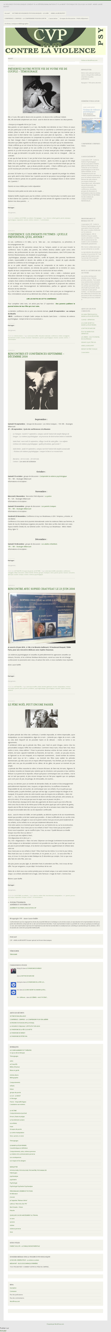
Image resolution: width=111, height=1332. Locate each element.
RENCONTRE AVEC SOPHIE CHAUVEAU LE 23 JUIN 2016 (41, 588)
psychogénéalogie (40, 688)
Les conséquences (15, 1157)
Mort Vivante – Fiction (16, 1207)
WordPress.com (15, 1301)
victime (31, 220)
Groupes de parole (27, 571)
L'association (85, 352)
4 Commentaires (37, 897)
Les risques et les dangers (18, 1161)
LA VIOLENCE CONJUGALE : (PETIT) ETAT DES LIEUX (25, 1026)
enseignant (66, 336)
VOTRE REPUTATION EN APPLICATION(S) (22, 1023)
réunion (56, 337)
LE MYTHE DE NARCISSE (88, 328)
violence (36, 220)
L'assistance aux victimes (17, 1104)
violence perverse (15, 1229)
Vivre (11, 1232)
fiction (12, 1089)
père (21, 688)
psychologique (12, 220)
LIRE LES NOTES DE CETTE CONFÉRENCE (41, 299)
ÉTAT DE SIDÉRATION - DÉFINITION (88, 333)
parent (62, 218)
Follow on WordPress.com (89, 60)
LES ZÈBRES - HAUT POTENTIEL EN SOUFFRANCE (90, 338)
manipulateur (61, 686)
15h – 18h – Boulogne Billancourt (19, 547)
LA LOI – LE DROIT (15, 1096)
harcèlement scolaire (14, 337)
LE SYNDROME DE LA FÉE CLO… (35, 982)
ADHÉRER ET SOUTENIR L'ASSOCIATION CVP (23, 908)
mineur (68, 686)
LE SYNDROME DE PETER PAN (18, 1036)
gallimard (49, 686)
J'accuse (12, 1197)
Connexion (13, 1291)
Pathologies (13, 1173)
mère (52, 572)
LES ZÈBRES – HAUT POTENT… (39, 997)
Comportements (15, 1082)
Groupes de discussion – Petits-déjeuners (74, 18)
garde (58, 218)
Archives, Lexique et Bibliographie (16, 24)
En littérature (14, 1194)
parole (61, 572)
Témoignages (38, 218)
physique (67, 218)
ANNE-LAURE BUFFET (58, 13)
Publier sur (4, 1328)
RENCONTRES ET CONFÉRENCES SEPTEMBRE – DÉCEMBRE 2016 (36, 355)
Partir (11, 1127)
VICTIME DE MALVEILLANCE (18, 1016)
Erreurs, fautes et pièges (17, 1116)
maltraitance (35, 337)
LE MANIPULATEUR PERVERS (18, 1145)
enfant (54, 218)
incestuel (28, 337)
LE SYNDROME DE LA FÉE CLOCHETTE (21, 1029)
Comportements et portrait (18, 1113)
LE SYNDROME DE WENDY (34, 968)
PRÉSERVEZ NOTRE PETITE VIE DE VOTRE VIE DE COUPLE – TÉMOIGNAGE (37, 70)
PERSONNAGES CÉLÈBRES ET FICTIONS (21, 1191)
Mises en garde (14, 1070)
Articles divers (19, 336)
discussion (21, 572)
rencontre (72, 572)
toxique (21, 574)
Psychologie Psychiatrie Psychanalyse (21, 1186)
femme (36, 572)
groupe (41, 572)
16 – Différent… (21, 997)
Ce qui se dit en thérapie (17, 1053)
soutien (16, 574)
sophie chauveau (66, 688)
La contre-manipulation (17, 1133)
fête (44, 895)
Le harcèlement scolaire (17, 1120)
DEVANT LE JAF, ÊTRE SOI (88, 342)
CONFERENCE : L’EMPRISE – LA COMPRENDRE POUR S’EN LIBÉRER (29, 1019)
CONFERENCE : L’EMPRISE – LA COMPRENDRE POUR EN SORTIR (25, 18)
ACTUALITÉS (18, 571)
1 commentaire (44, 220)
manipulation (58, 895)
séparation (20, 220)
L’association (53, 18)
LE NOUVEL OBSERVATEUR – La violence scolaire (24, 1260)
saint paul (10, 574)
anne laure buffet (33, 336)
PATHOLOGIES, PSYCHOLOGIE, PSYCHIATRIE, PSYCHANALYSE (28, 1170)
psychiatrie (13, 1180)
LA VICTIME (23, 218)
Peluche (12, 1210)
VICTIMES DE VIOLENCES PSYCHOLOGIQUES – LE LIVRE (30, 13)
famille (31, 572)
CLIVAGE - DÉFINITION (88, 320)
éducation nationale (44, 336)
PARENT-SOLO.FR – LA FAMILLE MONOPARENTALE (25, 1246)
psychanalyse (14, 1176)
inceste (23, 337)
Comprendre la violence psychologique (53, 476)
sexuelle (57, 688)
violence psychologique (36, 574)
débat (16, 572)
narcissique (11, 688)
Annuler (3, 1331)
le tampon (47, 572)
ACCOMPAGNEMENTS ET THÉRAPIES (20, 1050)
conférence (54, 336)
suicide (26, 220)
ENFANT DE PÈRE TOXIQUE (89, 349)
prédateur (31, 688)
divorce (49, 218)
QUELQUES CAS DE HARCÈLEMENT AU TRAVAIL (24, 1215)
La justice (48, 496)
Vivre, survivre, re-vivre (17, 1136)
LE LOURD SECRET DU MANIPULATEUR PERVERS (88, 324)
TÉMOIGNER (13, 954)
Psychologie (13, 1183)
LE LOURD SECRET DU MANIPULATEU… (34, 990)
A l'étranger (13, 1098)
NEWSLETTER (86, 70)
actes (11, 1061)
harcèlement (50, 895)
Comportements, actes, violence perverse (23, 1151)
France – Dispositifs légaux (18, 1102)
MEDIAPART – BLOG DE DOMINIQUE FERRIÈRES (24, 1263)
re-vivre (12, 1219)
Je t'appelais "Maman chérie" (18, 1200)
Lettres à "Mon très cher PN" (18, 1204)
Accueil (7, 13)
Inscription (13, 1288)
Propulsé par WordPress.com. (55, 1324)
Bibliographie (14, 1078)
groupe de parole (15, 1092)
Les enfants (30, 218)
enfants (17, 218)
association (59, 571)
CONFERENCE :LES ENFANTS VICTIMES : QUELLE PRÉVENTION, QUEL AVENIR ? (37, 235)
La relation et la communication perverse (22, 1154)
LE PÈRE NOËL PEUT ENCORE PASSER (30, 704)
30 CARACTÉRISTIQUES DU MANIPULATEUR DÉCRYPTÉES (90, 315)
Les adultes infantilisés (49, 544)
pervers (25, 688)
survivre (12, 1222)
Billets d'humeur (15, 1067)
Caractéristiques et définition (19, 1148)
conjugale (11, 572)
